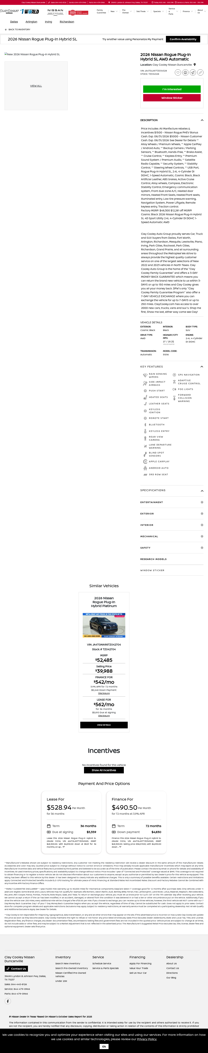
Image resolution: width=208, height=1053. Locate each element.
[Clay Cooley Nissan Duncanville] (23, 11)
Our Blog (171, 977)
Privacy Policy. (147, 1039)
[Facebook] (8, 1001)
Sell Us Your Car (138, 972)
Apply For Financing (140, 963)
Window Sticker (172, 98)
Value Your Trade (139, 968)
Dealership (174, 957)
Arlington (31, 21)
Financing (137, 957)
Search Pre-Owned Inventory (71, 968)
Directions (172, 972)
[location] (109, 2)
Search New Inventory (67, 963)
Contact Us (18, 968)
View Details (104, 725)
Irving (48, 21)
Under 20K (61, 980)
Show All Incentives (104, 770)
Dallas (14, 21)
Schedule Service (101, 963)
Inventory (63, 957)
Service (98, 957)
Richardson (67, 21)
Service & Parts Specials (105, 968)
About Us (171, 963)
